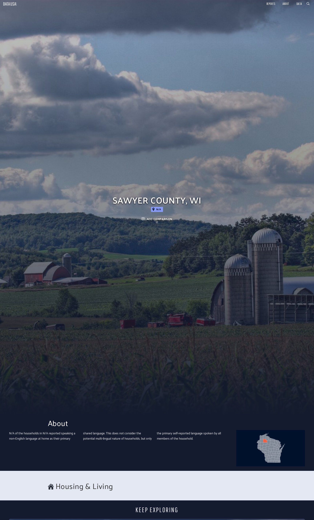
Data (299, 3)
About (286, 3)
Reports (271, 3)
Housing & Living (84, 486)
